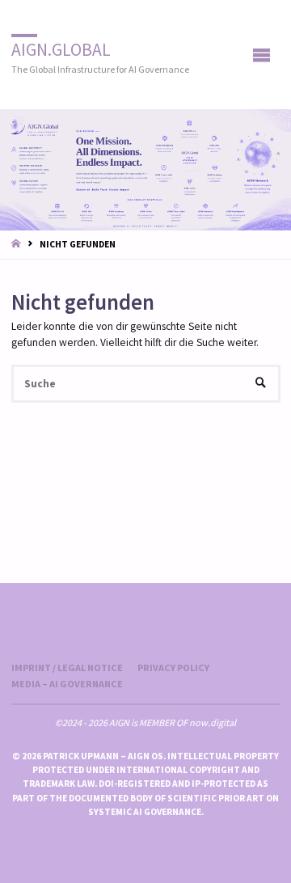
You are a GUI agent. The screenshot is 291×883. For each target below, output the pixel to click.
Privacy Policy (173, 667)
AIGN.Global (61, 49)
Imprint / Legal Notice (67, 667)
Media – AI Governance (67, 684)
